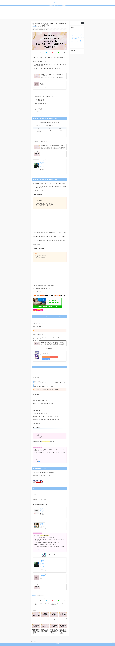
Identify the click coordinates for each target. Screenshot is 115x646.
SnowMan (34, 26)
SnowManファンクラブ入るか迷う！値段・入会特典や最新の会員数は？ (53, 342)
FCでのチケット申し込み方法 (41, 103)
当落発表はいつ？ (40, 107)
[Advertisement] (57, 13)
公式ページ (40, 461)
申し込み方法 (40, 104)
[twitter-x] (57, 643)
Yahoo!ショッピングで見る (45, 359)
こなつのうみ (57, 2)
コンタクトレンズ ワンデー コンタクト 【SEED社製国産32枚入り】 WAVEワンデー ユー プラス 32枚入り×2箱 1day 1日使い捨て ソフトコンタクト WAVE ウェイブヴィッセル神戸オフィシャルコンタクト (42, 164)
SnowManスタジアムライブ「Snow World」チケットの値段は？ (46, 101)
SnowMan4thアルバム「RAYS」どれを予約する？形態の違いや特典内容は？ (53, 146)
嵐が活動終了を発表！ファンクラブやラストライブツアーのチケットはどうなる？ (53, 586)
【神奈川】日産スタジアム (42, 100)
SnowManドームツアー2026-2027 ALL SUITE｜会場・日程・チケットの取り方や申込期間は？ (77, 30)
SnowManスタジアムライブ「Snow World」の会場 (44, 98)
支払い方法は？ (40, 108)
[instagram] (58, 643)
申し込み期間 (40, 105)
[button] (35, 53)
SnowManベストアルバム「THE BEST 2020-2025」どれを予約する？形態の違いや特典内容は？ (53, 153)
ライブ (42, 595)
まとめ (37, 111)
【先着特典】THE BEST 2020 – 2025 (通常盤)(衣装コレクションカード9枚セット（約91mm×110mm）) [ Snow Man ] (42, 510)
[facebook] (56, 643)
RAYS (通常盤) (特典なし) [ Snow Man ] (42, 524)
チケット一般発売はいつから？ (41, 109)
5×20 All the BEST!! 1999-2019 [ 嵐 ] (42, 82)
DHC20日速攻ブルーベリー (46, 353)
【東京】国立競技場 (41, 99)
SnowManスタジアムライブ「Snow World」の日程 (44, 96)
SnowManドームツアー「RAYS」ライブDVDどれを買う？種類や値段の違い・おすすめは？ (53, 75)
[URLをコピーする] (64, 53)
